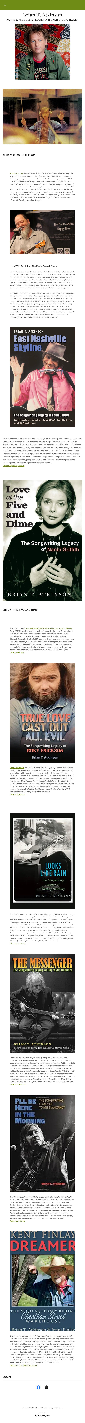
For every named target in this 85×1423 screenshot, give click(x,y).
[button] (5, 5)
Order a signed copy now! (13, 465)
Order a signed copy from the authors (24, 1365)
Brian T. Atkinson (16, 173)
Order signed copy (17, 652)
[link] (42, 16)
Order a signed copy (17, 794)
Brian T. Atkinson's (17, 768)
